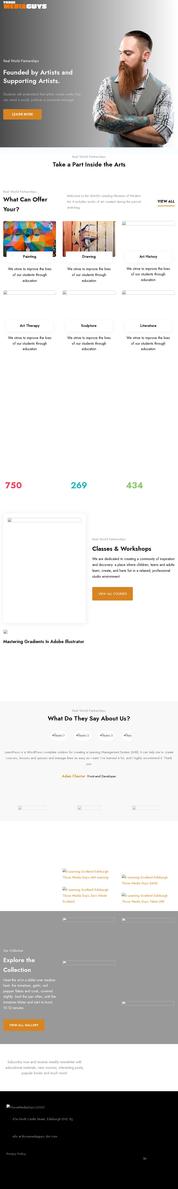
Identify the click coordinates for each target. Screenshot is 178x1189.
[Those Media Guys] (26, 1107)
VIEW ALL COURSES (112, 593)
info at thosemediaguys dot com (35, 1136)
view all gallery (23, 1025)
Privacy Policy (16, 1153)
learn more (22, 114)
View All (166, 201)
